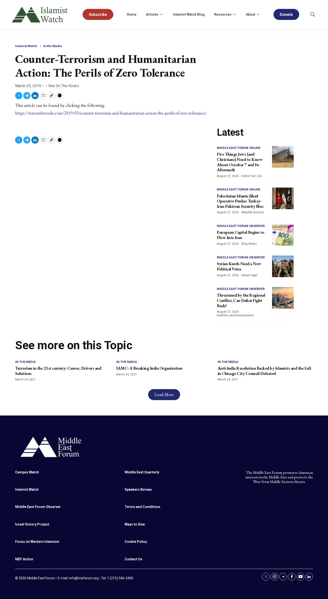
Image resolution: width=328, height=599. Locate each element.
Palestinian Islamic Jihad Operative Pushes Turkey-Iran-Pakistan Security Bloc (240, 201)
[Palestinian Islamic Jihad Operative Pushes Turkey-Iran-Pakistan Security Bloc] (283, 198)
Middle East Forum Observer (241, 226)
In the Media (52, 46)
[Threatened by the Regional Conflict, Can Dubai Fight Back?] (283, 298)
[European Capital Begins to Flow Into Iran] (283, 235)
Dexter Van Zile (251, 176)
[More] (161, 14)
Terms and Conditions (142, 507)
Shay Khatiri (249, 243)
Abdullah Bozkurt (252, 212)
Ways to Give (135, 524)
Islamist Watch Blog (189, 14)
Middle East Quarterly (142, 472)
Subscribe (98, 14)
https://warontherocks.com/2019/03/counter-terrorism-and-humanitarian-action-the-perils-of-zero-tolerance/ (111, 113)
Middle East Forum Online (238, 148)
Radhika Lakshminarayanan (235, 315)
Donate (286, 14)
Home (131, 14)
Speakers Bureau (138, 489)
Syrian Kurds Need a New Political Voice (239, 266)
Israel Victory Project (32, 524)
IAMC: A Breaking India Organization (149, 368)
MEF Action (24, 559)
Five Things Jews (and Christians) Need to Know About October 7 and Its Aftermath (239, 161)
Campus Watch (27, 472)
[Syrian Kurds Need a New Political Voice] (283, 266)
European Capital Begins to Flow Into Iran (240, 234)
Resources (222, 14)
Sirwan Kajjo (249, 275)
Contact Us (133, 559)
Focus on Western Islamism (37, 542)
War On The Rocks (63, 86)
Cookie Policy (136, 542)
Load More (164, 394)
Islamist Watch (26, 46)
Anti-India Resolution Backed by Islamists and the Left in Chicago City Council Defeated (264, 370)
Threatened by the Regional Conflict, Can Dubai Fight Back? (241, 300)
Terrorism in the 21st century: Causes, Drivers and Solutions (58, 370)
